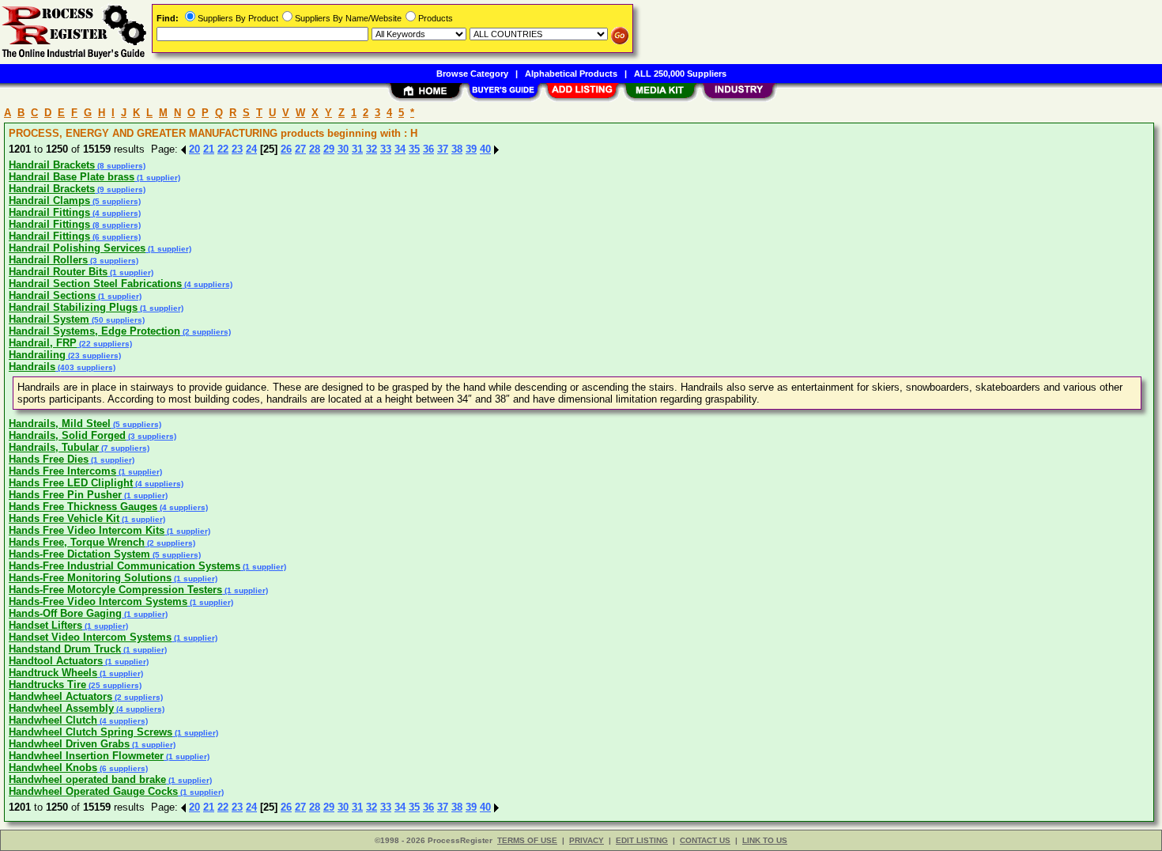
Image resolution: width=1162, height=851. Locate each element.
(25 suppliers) (113, 685)
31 (357, 149)
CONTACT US (705, 840)
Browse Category (472, 73)
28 (314, 149)
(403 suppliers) (85, 367)
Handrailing (37, 355)
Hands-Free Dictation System (79, 554)
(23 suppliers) (93, 355)
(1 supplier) (157, 177)
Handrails (32, 367)
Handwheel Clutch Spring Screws (90, 732)
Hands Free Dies (49, 459)
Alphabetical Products (571, 73)
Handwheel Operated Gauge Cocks (93, 791)
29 (328, 149)
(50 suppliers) (117, 320)
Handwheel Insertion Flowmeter (86, 756)
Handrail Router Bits (58, 272)
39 (471, 149)
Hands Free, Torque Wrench (77, 542)
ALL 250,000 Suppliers (680, 73)
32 (371, 149)
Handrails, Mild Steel (60, 423)
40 (485, 149)
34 (400, 149)
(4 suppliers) (115, 213)
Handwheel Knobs (53, 767)
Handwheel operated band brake (87, 779)
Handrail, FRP (43, 343)
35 (414, 149)
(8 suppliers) (120, 165)
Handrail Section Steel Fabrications (95, 283)
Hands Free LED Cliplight (71, 483)
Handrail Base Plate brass (71, 177)
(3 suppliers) (113, 260)
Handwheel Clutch (53, 720)
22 (222, 149)
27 (300, 149)
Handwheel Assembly (61, 708)
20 (194, 149)
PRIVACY (586, 840)
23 (237, 149)
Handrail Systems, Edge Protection (94, 331)
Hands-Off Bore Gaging (65, 613)
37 (442, 149)
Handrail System (49, 319)
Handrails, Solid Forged (67, 435)
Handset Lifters (45, 625)
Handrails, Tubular (54, 447)
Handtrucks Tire (47, 684)
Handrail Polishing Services (77, 248)
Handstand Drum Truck (65, 649)
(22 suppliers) (104, 343)
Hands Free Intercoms (62, 471)
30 (343, 149)
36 (428, 149)
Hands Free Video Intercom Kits (86, 530)
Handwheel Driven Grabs (69, 744)
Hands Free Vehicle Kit (64, 518)
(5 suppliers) (115, 201)
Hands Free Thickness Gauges (83, 506)
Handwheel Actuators (60, 696)
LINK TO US (764, 840)
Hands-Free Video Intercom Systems (98, 601)
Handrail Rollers (48, 260)
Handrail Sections (52, 295)
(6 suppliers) (115, 237)
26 (286, 149)
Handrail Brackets (52, 165)
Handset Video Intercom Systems (90, 637)
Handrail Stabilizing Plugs (73, 307)
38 (456, 149)
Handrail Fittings (49, 212)
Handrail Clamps (49, 200)
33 (385, 149)
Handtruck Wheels (53, 673)
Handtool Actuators (56, 661)
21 (208, 149)
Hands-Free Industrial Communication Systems (124, 566)
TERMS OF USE (527, 840)
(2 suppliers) (205, 331)
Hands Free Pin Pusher (65, 495)
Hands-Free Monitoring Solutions (90, 578)
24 (251, 149)
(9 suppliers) (120, 189)
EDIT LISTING (642, 840)
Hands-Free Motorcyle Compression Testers (115, 590)
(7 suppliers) (124, 448)
